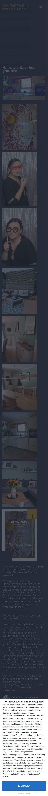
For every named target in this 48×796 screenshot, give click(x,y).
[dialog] (24, 747)
